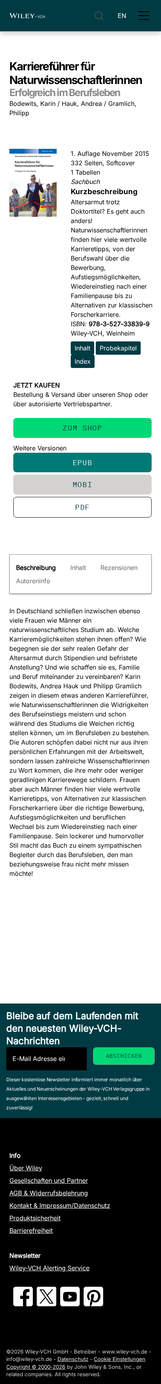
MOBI (83, 484)
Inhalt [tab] (78, 567)
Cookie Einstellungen (119, 1359)
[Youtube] (70, 1304)
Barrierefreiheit (31, 1230)
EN (122, 16)
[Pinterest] (93, 1304)
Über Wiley (25, 1168)
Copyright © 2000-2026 (35, 1367)
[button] (144, 15)
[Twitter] (46, 1304)
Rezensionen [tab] (119, 567)
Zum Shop (82, 427)
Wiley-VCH (27, 16)
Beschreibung (36, 567)
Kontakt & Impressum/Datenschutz (59, 1205)
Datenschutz (72, 1359)
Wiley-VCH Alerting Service (49, 1268)
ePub (83, 462)
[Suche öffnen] (99, 16)
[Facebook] (23, 1304)
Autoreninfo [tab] (33, 581)
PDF (82, 507)
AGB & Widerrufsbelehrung (48, 1193)
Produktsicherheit (35, 1218)
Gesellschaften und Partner (48, 1180)
